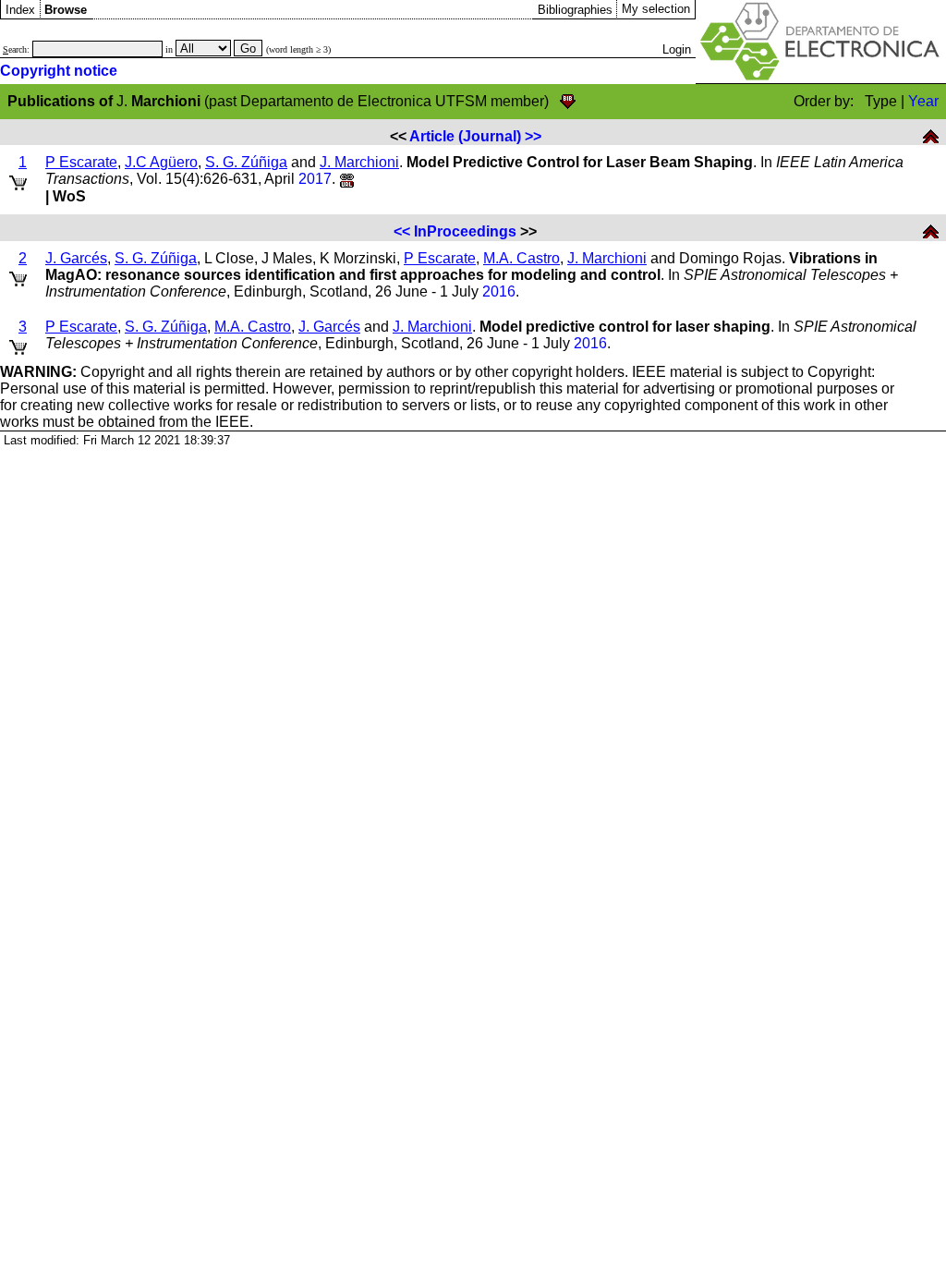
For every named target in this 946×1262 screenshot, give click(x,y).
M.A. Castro (521, 258)
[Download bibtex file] (568, 101)
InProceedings (465, 231)
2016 (498, 291)
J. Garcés (76, 258)
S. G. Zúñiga (246, 162)
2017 (315, 179)
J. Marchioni (359, 162)
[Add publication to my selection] (18, 180)
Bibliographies (575, 10)
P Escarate (81, 162)
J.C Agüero (161, 162)
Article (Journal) (465, 136)
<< (402, 231)
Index (20, 10)
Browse (65, 10)
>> (533, 136)
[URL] (347, 179)
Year (923, 101)
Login (676, 49)
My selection (656, 9)
